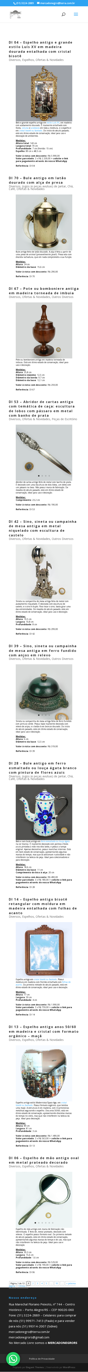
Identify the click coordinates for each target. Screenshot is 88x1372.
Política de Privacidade (42, 1358)
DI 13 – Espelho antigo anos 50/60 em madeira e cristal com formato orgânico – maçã (44, 1031)
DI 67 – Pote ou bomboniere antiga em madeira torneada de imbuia (44, 290)
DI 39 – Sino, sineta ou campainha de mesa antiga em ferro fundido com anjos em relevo (43, 650)
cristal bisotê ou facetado (30, 130)
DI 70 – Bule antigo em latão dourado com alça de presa (37, 180)
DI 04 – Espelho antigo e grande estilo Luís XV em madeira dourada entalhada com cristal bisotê (41, 49)
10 (56, 1283)
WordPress (69, 1367)
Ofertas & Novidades (50, 60)
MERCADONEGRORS (62, 1343)
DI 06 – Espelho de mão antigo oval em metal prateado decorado (44, 1160)
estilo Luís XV (53, 122)
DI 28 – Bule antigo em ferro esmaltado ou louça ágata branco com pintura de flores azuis (43, 768)
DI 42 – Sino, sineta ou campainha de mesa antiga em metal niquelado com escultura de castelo (43, 528)
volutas (25, 127)
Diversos (14, 60)
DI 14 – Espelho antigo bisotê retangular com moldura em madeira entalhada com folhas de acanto (43, 906)
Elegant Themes (35, 1367)
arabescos (35, 127)
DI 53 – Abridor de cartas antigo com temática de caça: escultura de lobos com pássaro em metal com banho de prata (42, 409)
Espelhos (28, 60)
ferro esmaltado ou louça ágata (55, 841)
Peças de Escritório (64, 419)
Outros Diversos (62, 297)
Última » (22, 1286)
